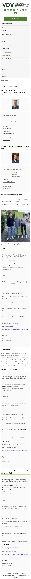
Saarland (4, 66)
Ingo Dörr (4, 335)
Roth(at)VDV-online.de (8, 134)
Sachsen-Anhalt (6, 73)
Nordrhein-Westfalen (7, 52)
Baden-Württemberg (7, 24)
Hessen (3, 41)
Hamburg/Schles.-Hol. (7, 38)
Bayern (3, 27)
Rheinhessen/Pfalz (6, 62)
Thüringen (4, 77)
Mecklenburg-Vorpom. (7, 45)
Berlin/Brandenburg (6, 31)
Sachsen (4, 69)
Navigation (15, 19)
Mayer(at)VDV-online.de (9, 182)
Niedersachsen (5, 49)
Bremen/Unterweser (7, 34)
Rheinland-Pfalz (6, 56)
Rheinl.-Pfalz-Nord (6, 59)
